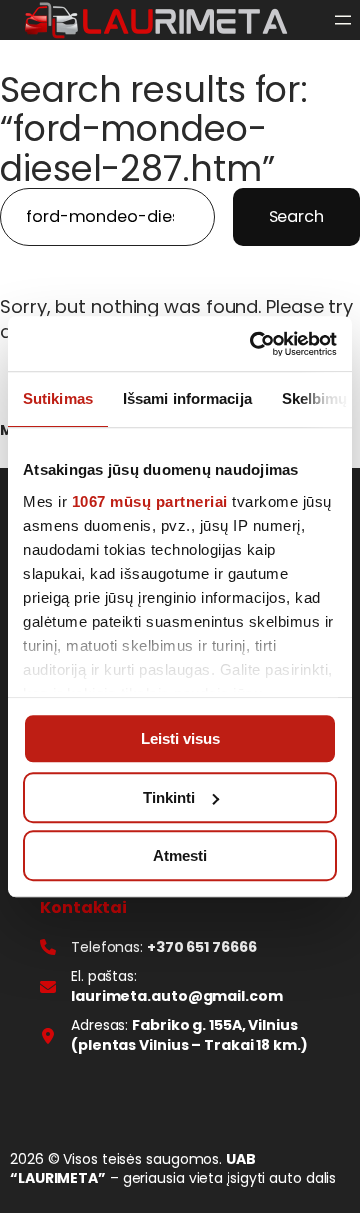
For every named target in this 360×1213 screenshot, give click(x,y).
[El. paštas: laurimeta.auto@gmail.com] (180, 986)
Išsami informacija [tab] (187, 398)
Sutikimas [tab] (58, 398)
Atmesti (180, 855)
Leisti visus (180, 738)
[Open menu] (343, 20)
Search (296, 216)
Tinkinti (169, 797)
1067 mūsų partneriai (150, 501)
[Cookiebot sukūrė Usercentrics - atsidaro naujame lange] (254, 344)
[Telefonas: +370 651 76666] (148, 948)
